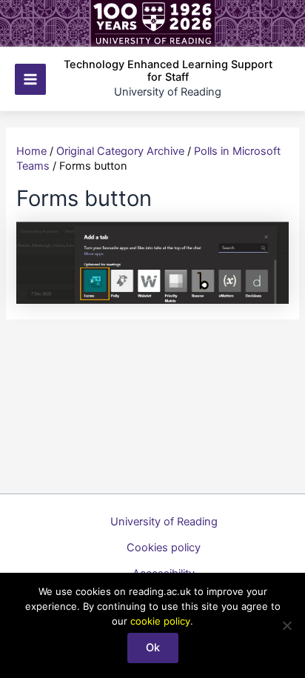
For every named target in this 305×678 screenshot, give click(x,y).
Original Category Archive (120, 151)
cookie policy (160, 621)
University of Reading (164, 521)
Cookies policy (164, 547)
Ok (153, 647)
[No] (286, 625)
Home (31, 151)
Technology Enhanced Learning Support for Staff (168, 71)
